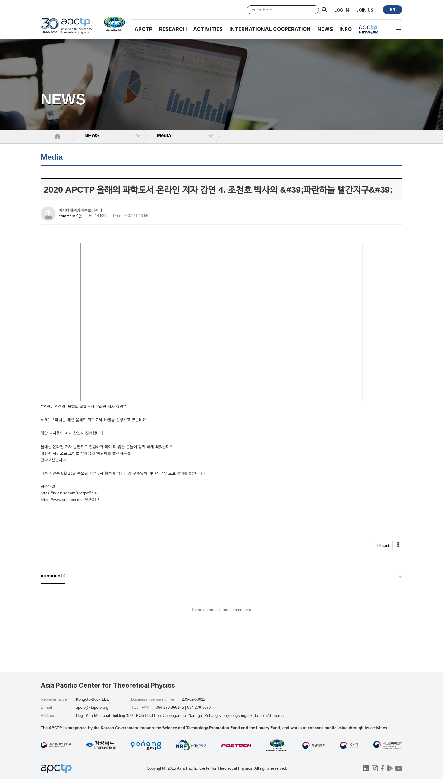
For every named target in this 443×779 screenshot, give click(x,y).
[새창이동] (112, 24)
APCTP (143, 29)
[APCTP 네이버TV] (390, 768)
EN (392, 9)
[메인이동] (67, 28)
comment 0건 (70, 216)
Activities (208, 29)
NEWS (325, 29)
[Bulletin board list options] (398, 545)
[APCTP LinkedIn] (365, 768)
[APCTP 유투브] (398, 768)
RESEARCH (173, 29)
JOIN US (365, 9)
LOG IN (341, 9)
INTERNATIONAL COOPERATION (270, 29)
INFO (345, 29)
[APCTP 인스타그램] (375, 768)
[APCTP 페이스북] (382, 768)
